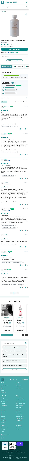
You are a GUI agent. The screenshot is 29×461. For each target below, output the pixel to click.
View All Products (7, 335)
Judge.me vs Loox (19, 413)
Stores (2, 437)
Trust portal (3, 403)
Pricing (2, 398)
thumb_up (20, 129)
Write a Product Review (14, 60)
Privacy (6, 457)
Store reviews (3, 387)
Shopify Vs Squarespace (20, 403)
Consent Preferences (18, 458)
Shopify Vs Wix (18, 407)
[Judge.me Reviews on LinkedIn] (13, 379)
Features (2, 388)
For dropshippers (19, 385)
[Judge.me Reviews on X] (10, 379)
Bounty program (19, 429)
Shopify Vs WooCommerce (21, 401)
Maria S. (6, 234)
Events (2, 414)
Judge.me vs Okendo (19, 416)
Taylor (5, 159)
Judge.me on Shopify (19, 398)
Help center (3, 418)
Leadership (3, 429)
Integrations (3, 392)
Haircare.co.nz (14, 52)
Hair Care (3, 11)
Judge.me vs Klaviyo (19, 418)
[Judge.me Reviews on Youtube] (16, 379)
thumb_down (25, 129)
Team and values (4, 427)
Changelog (3, 422)
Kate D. (6, 133)
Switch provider (19, 420)
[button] (23, 335)
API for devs (3, 420)
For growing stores (19, 388)
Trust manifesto (4, 405)
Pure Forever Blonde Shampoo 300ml (13, 40)
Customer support (4, 400)
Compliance (17, 457)
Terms (3, 457)
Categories (3, 439)
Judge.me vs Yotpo (19, 414)
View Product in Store (14, 49)
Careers (2, 431)
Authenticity (11, 457)
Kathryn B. (6, 106)
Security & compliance (5, 401)
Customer (6, 182)
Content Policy (23, 457)
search (26, 7)
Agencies (3, 416)
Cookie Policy (10, 458)
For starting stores (19, 387)
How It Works (14, 369)
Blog (2, 413)
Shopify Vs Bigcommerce (20, 400)
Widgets (2, 390)
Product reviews (4, 385)
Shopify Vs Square (19, 405)
